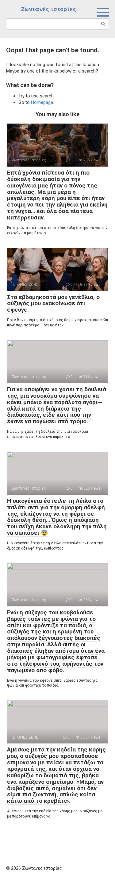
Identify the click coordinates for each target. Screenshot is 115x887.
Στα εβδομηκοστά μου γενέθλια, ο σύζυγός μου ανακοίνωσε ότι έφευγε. (53, 303)
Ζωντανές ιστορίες (48, 9)
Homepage (42, 102)
